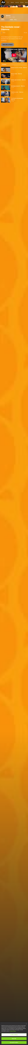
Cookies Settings (14, 1034)
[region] (14, 1033)
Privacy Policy (13, 1031)
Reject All (14, 1038)
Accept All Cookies (14, 1042)
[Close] (26, 1023)
